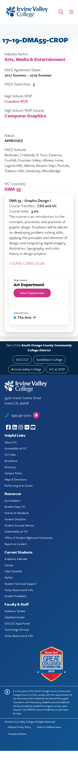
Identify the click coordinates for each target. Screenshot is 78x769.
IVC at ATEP (57, 369)
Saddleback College (49, 359)
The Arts (24, 317)
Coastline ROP (16, 101)
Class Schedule (13, 571)
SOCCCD (22, 359)
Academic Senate (15, 611)
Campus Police (13, 473)
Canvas (9, 565)
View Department (32, 292)
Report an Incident (16, 544)
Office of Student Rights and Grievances (28, 538)
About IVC (11, 442)
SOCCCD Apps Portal (17, 623)
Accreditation (13, 500)
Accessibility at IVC (16, 448)
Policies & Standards (17, 513)
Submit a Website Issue (49, 727)
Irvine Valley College (27, 369)
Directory (10, 467)
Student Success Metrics (19, 525)
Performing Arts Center (19, 485)
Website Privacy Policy (19, 727)
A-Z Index (10, 454)
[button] (71, 12)
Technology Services (17, 629)
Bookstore (11, 461)
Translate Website (17, 734)
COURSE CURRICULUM (26, 263)
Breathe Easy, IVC (15, 506)
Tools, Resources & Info (19, 590)
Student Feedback (15, 596)
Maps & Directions (16, 479)
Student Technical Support (20, 584)
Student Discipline (15, 519)
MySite (9, 577)
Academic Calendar (16, 559)
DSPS (30, 709)
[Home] (27, 12)
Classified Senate (15, 617)
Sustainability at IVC (16, 531)
